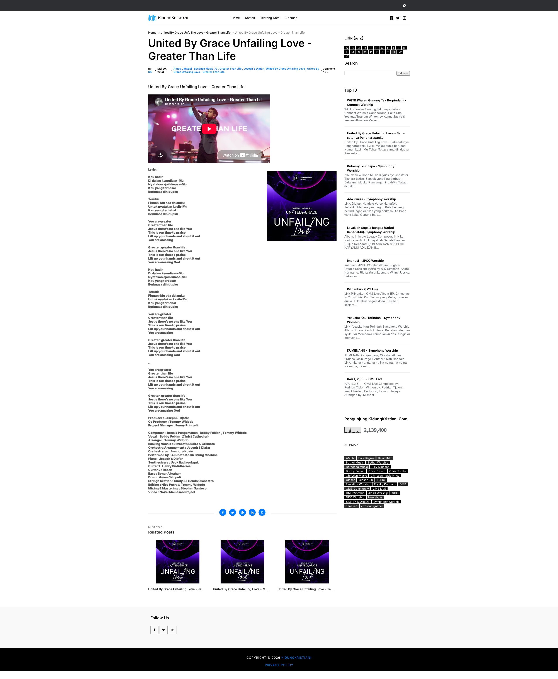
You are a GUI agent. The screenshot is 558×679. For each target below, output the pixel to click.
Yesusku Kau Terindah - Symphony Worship (373, 320)
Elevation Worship (358, 484)
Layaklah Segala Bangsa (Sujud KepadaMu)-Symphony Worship (371, 230)
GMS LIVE (379, 488)
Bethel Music (355, 462)
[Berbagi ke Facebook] (222, 512)
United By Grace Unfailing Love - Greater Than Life (195, 32)
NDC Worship (355, 497)
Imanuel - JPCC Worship (365, 260)
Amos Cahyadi (183, 68)
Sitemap (292, 18)
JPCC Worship (378, 493)
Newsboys (375, 497)
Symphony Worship (386, 501)
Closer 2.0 (366, 480)
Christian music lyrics (385, 475)
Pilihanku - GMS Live (362, 289)
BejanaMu (384, 458)
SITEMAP (351, 444)
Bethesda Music (357, 467)
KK (150, 72)
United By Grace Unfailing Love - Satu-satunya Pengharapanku (376, 135)
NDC (395, 493)
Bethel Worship (377, 462)
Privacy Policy (279, 665)
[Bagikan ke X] (232, 512)
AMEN (350, 458)
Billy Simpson (381, 467)
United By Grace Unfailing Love (286, 68)
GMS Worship (355, 493)
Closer (350, 480)
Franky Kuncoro (385, 484)
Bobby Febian (355, 471)
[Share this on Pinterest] (242, 512)
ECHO (381, 480)
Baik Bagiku (366, 458)
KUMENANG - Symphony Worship (372, 350)
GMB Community (357, 488)
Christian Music (356, 475)
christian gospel (372, 506)
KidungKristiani (296, 657)
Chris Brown (376, 471)
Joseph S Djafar (254, 68)
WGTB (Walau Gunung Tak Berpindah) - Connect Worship (376, 102)
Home (235, 18)
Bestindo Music (204, 68)
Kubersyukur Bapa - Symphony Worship (370, 168)
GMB (403, 484)
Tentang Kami (270, 18)
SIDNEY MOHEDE (357, 501)
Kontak (250, 18)
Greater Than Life (230, 68)
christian (351, 506)
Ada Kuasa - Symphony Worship (371, 199)
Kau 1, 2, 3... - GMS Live (364, 379)
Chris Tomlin (397, 471)
